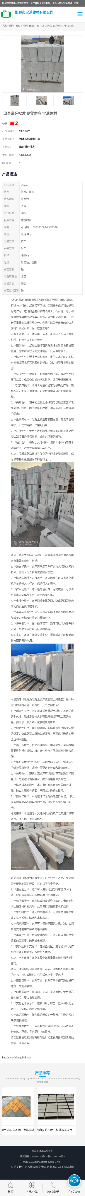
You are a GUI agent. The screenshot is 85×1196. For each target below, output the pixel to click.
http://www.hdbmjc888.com (16, 1057)
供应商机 (28, 26)
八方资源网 (31, 1167)
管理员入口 (56, 1167)
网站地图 (68, 1167)
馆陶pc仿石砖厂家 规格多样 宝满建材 (24, 1130)
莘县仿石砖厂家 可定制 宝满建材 (63, 1130)
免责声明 (44, 1167)
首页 (17, 26)
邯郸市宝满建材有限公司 (35, 1162)
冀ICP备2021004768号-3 (53, 1156)
